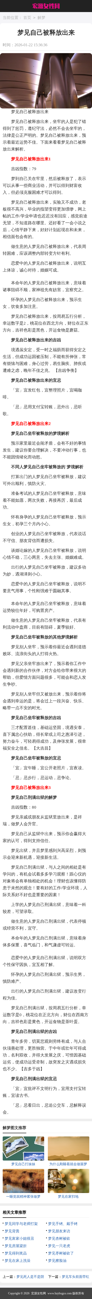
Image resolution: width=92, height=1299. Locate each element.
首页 (27, 17)
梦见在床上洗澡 (17, 1261)
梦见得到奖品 (16, 1253)
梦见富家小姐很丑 (19, 1238)
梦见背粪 (12, 1231)
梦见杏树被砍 (59, 1238)
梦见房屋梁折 (16, 1246)
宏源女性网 (38, 1293)
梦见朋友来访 (59, 1231)
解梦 (41, 17)
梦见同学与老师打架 (21, 1224)
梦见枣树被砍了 (61, 1253)
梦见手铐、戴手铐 (63, 1224)
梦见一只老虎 (59, 1246)
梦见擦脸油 (57, 1261)
